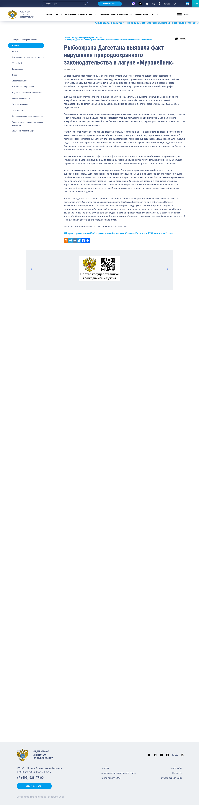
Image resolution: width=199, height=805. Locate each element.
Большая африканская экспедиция (27, 116)
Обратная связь (110, 4)
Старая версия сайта (171, 778)
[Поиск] (84, 4)
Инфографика (18, 110)
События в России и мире (23, 131)
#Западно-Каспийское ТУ (138, 233)
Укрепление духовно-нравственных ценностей (27, 123)
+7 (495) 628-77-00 (30, 778)
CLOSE (195, 3)
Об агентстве (52, 14)
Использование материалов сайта (118, 773)
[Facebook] (83, 240)
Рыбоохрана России (21, 98)
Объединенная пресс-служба (78, 14)
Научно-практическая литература (27, 92)
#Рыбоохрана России (162, 233)
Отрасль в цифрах (20, 104)
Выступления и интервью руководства (29, 57)
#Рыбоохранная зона (100, 233)
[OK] (159, 3)
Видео (14, 75)
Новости (15, 45)
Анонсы (15, 51)
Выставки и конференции (23, 87)
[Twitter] (79, 240)
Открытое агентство (144, 14)
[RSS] (174, 3)
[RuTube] (167, 3)
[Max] (133, 3)
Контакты (177, 773)
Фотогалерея (17, 69)
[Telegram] (146, 3)
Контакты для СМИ (110, 778)
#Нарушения (117, 233)
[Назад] (31, 268)
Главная (67, 38)
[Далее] (167, 268)
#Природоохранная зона (76, 233)
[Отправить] (88, 240)
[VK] (153, 3)
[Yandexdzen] (140, 3)
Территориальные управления (114, 14)
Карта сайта (176, 768)
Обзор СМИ (17, 63)
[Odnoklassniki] (66, 240)
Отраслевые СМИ (19, 81)
